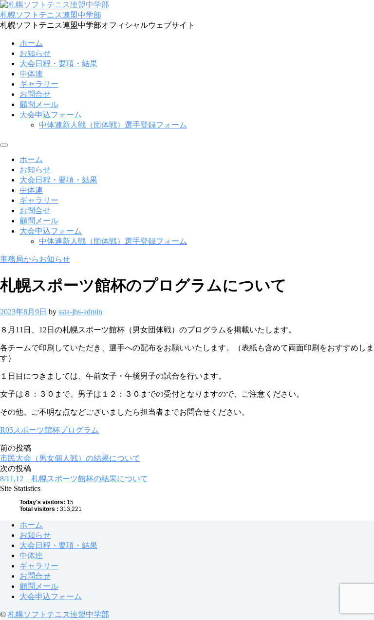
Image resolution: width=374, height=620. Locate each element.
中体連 (31, 74)
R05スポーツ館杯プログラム (49, 430)
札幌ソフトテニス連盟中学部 (50, 15)
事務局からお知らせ (35, 259)
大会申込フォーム (50, 114)
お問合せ (35, 94)
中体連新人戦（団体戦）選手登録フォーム (113, 125)
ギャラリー (38, 84)
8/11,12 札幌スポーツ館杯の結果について (74, 478)
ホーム (31, 43)
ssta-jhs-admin (80, 312)
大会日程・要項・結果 (58, 63)
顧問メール (38, 104)
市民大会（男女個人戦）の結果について (70, 458)
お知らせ (35, 53)
